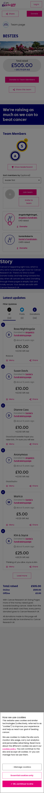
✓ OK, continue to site (22, 783)
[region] (22, 752)
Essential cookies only (22, 775)
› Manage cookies (22, 767)
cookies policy (9, 748)
